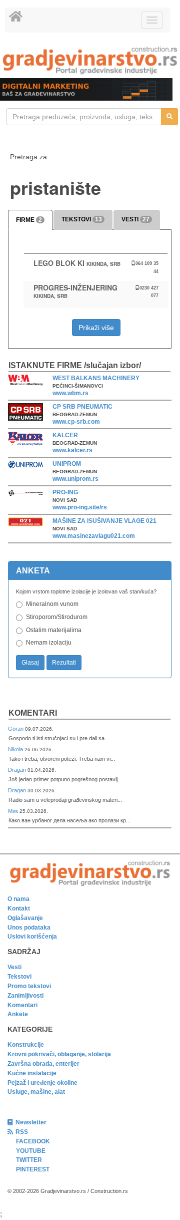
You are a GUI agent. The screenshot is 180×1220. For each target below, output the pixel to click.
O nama (19, 898)
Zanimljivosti (26, 995)
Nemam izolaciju (49, 642)
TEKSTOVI (82, 219)
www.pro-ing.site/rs (79, 507)
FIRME (29, 219)
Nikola (16, 749)
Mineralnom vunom (52, 603)
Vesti (15, 967)
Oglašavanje (25, 918)
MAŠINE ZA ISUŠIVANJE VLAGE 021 (104, 520)
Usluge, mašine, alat (36, 1091)
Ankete (18, 1014)
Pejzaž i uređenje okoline (43, 1082)
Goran (16, 729)
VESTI (136, 219)
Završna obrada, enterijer (44, 1063)
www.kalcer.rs (72, 450)
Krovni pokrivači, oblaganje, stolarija (59, 1054)
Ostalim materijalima (54, 630)
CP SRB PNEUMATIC (82, 406)
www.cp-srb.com (76, 421)
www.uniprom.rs (75, 478)
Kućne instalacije (32, 1073)
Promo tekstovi (29, 986)
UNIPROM (66, 463)
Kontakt (19, 908)
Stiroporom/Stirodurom (57, 617)
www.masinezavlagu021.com (93, 535)
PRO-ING (65, 492)
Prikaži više (96, 328)
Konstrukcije (26, 1044)
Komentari (32, 713)
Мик (14, 811)
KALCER (65, 435)
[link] (90, 60)
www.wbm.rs (70, 393)
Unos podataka (29, 927)
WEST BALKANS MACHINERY (96, 378)
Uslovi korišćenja (32, 936)
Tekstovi (20, 976)
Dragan (18, 770)
